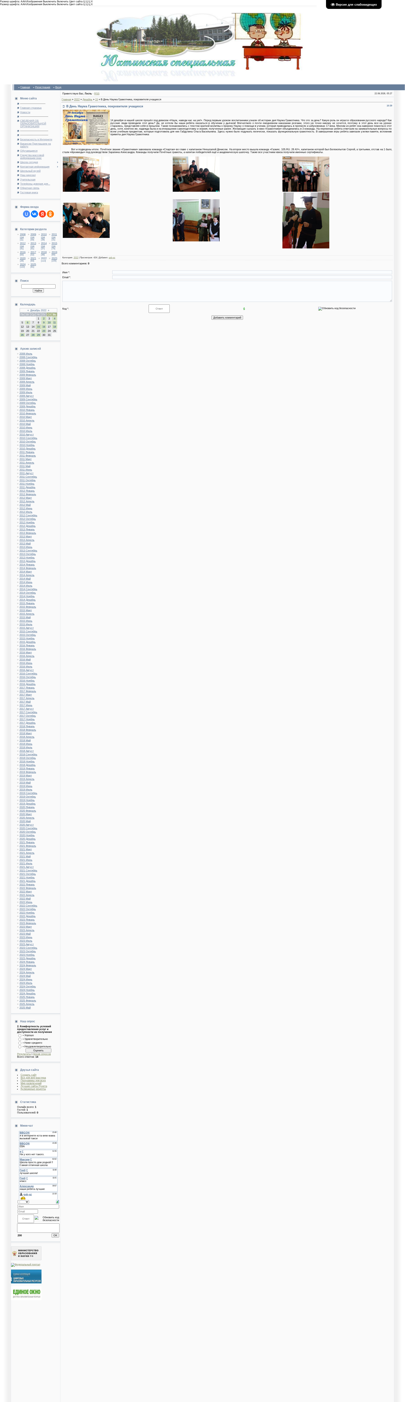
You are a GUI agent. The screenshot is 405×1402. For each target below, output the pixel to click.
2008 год (23, 236)
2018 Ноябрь (27, 761)
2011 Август (26, 473)
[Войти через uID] (26, 213)
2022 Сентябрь (28, 905)
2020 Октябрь (27, 831)
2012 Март (25, 497)
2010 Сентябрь (28, 438)
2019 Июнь (25, 786)
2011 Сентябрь (28, 476)
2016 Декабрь (27, 684)
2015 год (54, 244)
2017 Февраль (27, 691)
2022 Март (25, 891)
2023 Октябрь (27, 951)
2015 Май (25, 617)
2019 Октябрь (27, 796)
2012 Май (25, 504)
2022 (44, 258)
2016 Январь (27, 645)
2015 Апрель (26, 613)
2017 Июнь (25, 705)
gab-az (112, 257)
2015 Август (26, 627)
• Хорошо (28, 1035)
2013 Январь (27, 529)
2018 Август (26, 751)
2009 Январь (27, 371)
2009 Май (25, 385)
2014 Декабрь (27, 599)
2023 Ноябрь (27, 954)
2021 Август (26, 867)
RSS (96, 93)
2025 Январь (27, 997)
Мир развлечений (31, 1083)
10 (49, 322)
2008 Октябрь (27, 360)
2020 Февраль (27, 810)
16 (43, 326)
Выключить (49, 1)
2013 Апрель (26, 540)
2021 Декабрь (27, 881)
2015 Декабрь (27, 642)
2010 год (44, 236)
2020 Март (25, 814)
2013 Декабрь (27, 561)
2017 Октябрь (27, 715)
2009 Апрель (26, 381)
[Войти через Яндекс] (42, 213)
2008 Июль (25, 353)
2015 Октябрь (27, 635)
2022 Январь (27, 884)
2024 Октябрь (27, 986)
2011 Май (24, 466)
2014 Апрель (26, 575)
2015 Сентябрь (28, 631)
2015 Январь (27, 603)
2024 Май (25, 976)
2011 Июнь (25, 469)
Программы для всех (33, 1080)
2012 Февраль (27, 494)
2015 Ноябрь (27, 638)
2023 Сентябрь (28, 947)
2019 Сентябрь (28, 793)
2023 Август (26, 944)
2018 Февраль (27, 729)
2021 (33, 258)
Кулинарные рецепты (33, 1088)
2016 (23, 252)
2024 (23, 264)
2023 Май (25, 933)
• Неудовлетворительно (37, 1046)
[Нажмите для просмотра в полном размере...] (86, 143)
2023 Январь (27, 919)
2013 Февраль (27, 533)
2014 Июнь (25, 582)
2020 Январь (27, 807)
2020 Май (25, 821)
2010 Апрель (26, 420)
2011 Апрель (26, 462)
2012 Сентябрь (28, 515)
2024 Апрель (26, 972)
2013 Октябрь (27, 554)
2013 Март (25, 536)
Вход (58, 87)
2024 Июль (25, 983)
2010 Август (26, 434)
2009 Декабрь (27, 406)
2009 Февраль (27, 374)
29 (38, 335)
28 (33, 335)
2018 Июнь (25, 743)
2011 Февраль (27, 455)
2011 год (54, 236)
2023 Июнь (25, 937)
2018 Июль (25, 747)
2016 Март (25, 652)
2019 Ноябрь (27, 800)
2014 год (44, 244)
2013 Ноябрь (27, 557)
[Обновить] (57, 1201)
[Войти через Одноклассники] (50, 213)
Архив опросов (42, 1054)
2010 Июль (25, 431)
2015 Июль (25, 624)
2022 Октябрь (27, 909)
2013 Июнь (25, 547)
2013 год (33, 244)
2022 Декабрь (27, 916)
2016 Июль (25, 666)
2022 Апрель (26, 895)
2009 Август (26, 395)
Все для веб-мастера (33, 1077)
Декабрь (87, 99)
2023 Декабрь (27, 958)
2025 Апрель (26, 1004)
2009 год (33, 236)
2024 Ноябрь (27, 990)
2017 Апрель (26, 698)
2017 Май (25, 701)
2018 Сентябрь (28, 754)
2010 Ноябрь (27, 445)
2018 (44, 252)
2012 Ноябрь (27, 522)
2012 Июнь (25, 508)
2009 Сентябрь (28, 399)
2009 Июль (25, 392)
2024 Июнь (25, 979)
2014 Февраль (27, 568)
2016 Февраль (27, 649)
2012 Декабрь (27, 526)
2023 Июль (25, 940)
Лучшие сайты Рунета (34, 1086)
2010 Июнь (25, 427)
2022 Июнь (25, 902)
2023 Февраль (27, 923)
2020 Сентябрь (28, 828)
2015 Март (25, 610)
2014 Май (25, 578)
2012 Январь (27, 490)
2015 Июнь (25, 620)
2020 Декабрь (27, 838)
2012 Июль (25, 511)
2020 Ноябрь (27, 835)
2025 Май (25, 1007)
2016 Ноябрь (27, 680)
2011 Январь (26, 452)
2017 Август (26, 708)
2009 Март (25, 378)
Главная (25, 87)
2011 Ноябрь (26, 483)
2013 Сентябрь (28, 550)
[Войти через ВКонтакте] (34, 213)
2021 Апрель (26, 852)
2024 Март (25, 968)
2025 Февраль (27, 1000)
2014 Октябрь (27, 592)
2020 (23, 258)
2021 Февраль (27, 845)
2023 (54, 258)
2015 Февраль (27, 606)
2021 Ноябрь (27, 877)
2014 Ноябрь (27, 596)
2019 (54, 252)
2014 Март (25, 571)
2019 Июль (25, 789)
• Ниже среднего (32, 1042)
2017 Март (25, 694)
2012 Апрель (26, 501)
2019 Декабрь (27, 803)
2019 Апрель (26, 779)
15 (38, 326)
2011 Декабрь (27, 487)
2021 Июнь (25, 859)
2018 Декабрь (27, 765)
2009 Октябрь (27, 402)
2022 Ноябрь (27, 912)
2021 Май (25, 856)
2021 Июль (25, 863)
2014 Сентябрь (28, 589)
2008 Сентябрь (28, 357)
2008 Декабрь (27, 367)
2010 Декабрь (27, 448)
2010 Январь (27, 410)
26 (22, 335)
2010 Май (25, 424)
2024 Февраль (27, 965)
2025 (33, 264)
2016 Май (25, 659)
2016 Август (26, 670)
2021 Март (25, 849)
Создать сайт (29, 1074)
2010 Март (25, 417)
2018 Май (25, 740)
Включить (62, 1)
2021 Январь (27, 842)
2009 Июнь (25, 388)
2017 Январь (27, 687)
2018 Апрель (26, 736)
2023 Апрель (26, 930)
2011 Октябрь (27, 480)
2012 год (23, 244)
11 (54, 322)
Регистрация (42, 87)
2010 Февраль (27, 413)
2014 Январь (27, 564)
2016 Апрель (26, 656)
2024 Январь (27, 961)
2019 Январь (27, 768)
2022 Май (25, 898)
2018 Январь (27, 726)
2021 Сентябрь (28, 870)
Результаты (24, 1054)
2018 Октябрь (27, 758)
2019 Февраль (27, 772)
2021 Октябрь (27, 874)
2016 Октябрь (27, 677)
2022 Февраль (27, 888)
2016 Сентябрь (28, 673)
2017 (33, 252)
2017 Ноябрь (27, 719)
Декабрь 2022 (38, 310)
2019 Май (25, 782)
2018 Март (25, 733)
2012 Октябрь (27, 518)
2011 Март (25, 459)
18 (54, 326)
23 (43, 331)
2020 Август (26, 824)
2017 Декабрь (27, 722)
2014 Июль (25, 585)
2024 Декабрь (27, 993)
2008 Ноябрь (27, 364)
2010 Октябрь (27, 441)
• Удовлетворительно (35, 1039)
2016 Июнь (25, 663)
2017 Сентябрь (28, 712)
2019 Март (25, 775)
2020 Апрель (26, 817)
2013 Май (25, 543)
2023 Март (25, 926)
